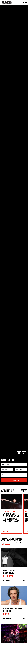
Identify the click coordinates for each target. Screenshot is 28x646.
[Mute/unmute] (24, 453)
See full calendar (5, 544)
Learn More (7, 580)
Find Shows (12, 480)
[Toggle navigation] (26, 2)
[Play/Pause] (19, 453)
